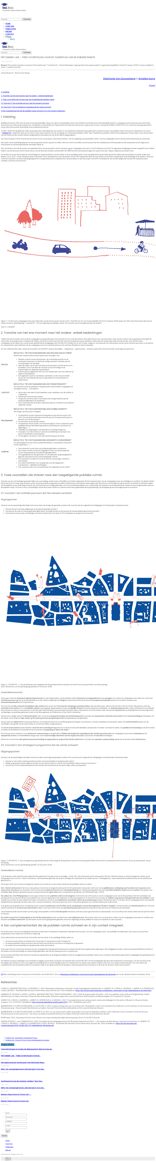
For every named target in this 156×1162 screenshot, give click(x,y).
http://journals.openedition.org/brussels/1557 (49, 1002)
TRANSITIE (6, 133)
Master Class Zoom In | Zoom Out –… (16, 1094)
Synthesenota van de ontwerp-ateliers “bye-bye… (22, 1081)
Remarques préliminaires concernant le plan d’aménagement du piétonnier (88, 974)
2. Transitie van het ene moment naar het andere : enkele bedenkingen (27, 96)
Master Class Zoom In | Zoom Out (15, 1101)
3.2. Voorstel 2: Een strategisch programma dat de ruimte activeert (26, 107)
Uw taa (8, 1130)
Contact (9, 34)
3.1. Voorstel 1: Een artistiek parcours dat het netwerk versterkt (25, 103)
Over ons (9, 1144)
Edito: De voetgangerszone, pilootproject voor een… (23, 1069)
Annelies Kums (146, 78)
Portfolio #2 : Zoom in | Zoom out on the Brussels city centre (27, 1040)
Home (7, 23)
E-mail (7, 1125)
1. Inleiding (5, 92)
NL (10, 37)
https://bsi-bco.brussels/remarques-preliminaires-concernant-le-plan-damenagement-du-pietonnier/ (113, 990)
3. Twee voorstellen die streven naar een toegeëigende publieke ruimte (27, 99)
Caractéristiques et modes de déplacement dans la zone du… (27, 1049)
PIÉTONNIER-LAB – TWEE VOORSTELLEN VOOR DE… (21, 1056)
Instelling (8, 1121)
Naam (7, 1113)
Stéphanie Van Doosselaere (119, 78)
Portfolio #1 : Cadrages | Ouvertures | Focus (21, 1038)
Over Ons (9, 26)
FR (14, 39)
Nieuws (8, 31)
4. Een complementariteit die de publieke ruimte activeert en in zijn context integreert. (33, 111)
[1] (2, 974)
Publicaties (10, 29)
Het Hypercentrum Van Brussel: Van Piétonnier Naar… (23, 1062)
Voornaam (9, 1117)
